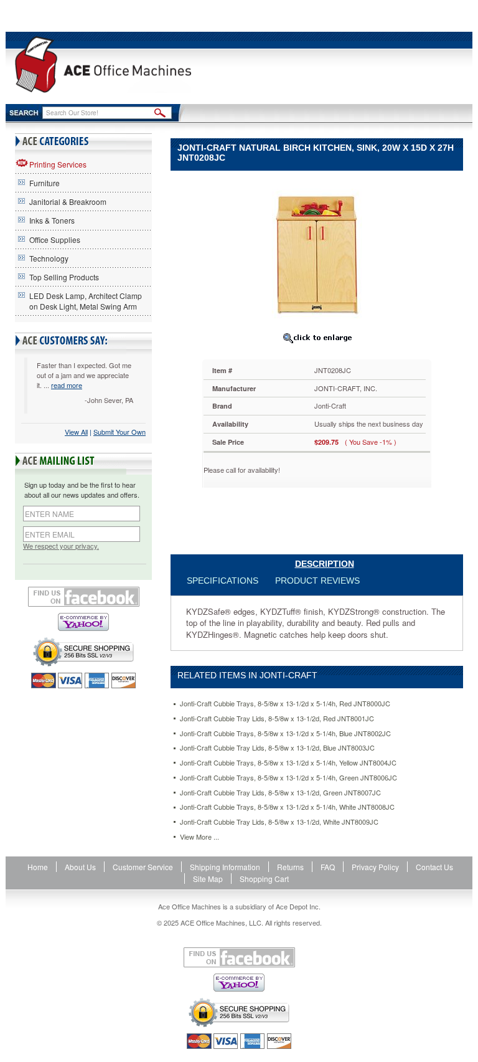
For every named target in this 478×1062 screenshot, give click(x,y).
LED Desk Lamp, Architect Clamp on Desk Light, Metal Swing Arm (85, 300)
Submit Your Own (119, 432)
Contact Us (434, 866)
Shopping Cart (264, 878)
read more (66, 385)
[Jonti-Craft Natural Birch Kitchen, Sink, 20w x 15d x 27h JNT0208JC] (316, 252)
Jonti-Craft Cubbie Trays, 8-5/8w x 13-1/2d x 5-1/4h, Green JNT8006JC (288, 777)
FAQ (328, 866)
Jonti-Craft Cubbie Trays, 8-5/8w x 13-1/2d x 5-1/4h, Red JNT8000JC (285, 703)
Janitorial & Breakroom (67, 201)
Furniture (44, 183)
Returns (290, 866)
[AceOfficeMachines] (103, 64)
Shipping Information (225, 866)
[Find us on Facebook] (83, 597)
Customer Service (143, 866)
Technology (48, 258)
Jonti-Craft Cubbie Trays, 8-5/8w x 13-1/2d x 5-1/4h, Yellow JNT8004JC (288, 762)
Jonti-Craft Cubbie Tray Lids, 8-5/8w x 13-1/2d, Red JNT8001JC (277, 718)
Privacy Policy (375, 866)
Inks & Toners (52, 220)
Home (37, 866)
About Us (80, 866)
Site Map (208, 878)
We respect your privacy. (61, 546)
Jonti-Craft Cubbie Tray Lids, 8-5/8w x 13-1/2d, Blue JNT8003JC (277, 747)
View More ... (199, 837)
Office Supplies (54, 239)
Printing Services (58, 164)
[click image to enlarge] (317, 337)
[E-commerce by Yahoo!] (83, 622)
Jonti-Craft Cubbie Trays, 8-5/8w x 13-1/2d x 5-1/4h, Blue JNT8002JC (285, 733)
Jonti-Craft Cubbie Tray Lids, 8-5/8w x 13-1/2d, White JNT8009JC (279, 822)
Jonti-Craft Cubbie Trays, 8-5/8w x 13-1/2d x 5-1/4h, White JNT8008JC (287, 807)
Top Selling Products (64, 277)
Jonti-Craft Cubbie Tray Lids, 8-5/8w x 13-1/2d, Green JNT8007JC (280, 792)
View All (76, 432)
